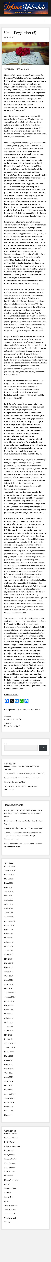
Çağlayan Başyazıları (12, 1146)
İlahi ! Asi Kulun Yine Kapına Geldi (29, 828)
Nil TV (6, 1184)
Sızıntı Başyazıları (10, 1205)
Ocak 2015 (8, 1073)
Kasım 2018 (8, 917)
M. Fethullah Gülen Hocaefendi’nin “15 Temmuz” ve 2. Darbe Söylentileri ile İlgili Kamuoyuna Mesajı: (22, 836)
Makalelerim (8, 1176)
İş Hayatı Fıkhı (9, 1155)
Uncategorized (10, 1218)
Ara (5, 743)
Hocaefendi (8, 1150)
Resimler (7, 1193)
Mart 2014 (8, 1115)
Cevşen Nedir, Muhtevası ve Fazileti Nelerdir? (21, 778)
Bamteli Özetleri (10, 1133)
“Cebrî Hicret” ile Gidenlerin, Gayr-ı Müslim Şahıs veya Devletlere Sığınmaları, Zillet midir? (23, 813)
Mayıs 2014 (8, 1107)
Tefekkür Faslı (9, 1214)
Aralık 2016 (8, 980)
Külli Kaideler (34, 709)
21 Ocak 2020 (10, 37)
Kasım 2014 (8, 1081)
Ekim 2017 (8, 959)
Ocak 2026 (8, 896)
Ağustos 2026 (9, 866)
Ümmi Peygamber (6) (12, 726)
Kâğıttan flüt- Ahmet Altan (14, 782)
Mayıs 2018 (8, 929)
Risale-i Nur (8, 1197)
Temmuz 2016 (9, 997)
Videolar (7, 1222)
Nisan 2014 (8, 1111)
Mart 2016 (8, 1014)
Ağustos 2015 (9, 1043)
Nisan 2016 (8, 1010)
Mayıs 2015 (8, 1056)
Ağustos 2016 (9, 993)
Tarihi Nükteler (10, 1209)
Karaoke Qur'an (10, 1159)
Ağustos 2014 (9, 1094)
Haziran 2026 (9, 874)
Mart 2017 (8, 967)
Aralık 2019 (8, 908)
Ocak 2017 (8, 976)
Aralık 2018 (8, 913)
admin (6, 843)
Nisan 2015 (8, 1060)
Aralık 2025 (8, 900)
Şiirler (6, 1201)
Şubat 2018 (8, 942)
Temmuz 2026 (9, 870)
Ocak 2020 (8, 904)
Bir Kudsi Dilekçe (10, 1138)
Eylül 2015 (8, 1039)
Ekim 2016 (8, 988)
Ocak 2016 (8, 1022)
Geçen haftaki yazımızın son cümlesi (19, 75)
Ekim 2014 (8, 1085)
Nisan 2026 (8, 883)
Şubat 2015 (8, 1069)
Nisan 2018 (8, 934)
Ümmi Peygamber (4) (12, 719)
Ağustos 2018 (9, 921)
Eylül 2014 (8, 1090)
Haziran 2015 (9, 1052)
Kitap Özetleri (9, 1163)
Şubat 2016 (8, 1018)
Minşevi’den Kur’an (11, 1180)
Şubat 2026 (8, 891)
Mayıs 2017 (8, 963)
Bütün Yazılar (23, 709)
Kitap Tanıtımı (9, 1167)
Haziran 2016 (9, 1001)
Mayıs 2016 (8, 1005)
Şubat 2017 (8, 971)
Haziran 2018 (9, 925)
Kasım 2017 (8, 955)
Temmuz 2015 (9, 1047)
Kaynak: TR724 (11, 694)
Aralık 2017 (8, 950)
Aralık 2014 (8, 1077)
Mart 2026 (8, 887)
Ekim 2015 (8, 1035)
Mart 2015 (8, 1064)
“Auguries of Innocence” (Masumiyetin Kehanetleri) (24, 773)
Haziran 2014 (9, 1102)
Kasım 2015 (8, 1031)
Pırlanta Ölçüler (10, 1188)
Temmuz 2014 (9, 1098)
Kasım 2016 (8, 984)
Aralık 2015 (8, 1026)
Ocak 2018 (8, 946)
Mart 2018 (8, 938)
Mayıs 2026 (8, 879)
